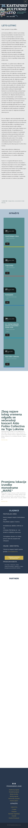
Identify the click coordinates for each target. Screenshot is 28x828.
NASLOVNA (14, 807)
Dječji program (14, 796)
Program (14, 811)
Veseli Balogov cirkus (12, 236)
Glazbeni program (14, 790)
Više (7, 243)
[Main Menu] (25, 1)
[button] (14, 558)
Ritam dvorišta (14, 794)
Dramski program (14, 792)
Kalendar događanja (14, 813)
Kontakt (14, 816)
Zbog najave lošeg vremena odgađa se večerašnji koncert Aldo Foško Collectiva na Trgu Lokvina (13, 420)
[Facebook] (13, 783)
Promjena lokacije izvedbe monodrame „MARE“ (13, 486)
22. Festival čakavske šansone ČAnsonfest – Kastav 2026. (12, 325)
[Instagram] (15, 783)
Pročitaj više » (4, 501)
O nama (14, 809)
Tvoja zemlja (9, 265)
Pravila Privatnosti (14, 818)
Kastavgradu (9, 295)
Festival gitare (14, 800)
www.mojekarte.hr (13, 551)
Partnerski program (14, 798)
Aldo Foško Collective (12, 356)
